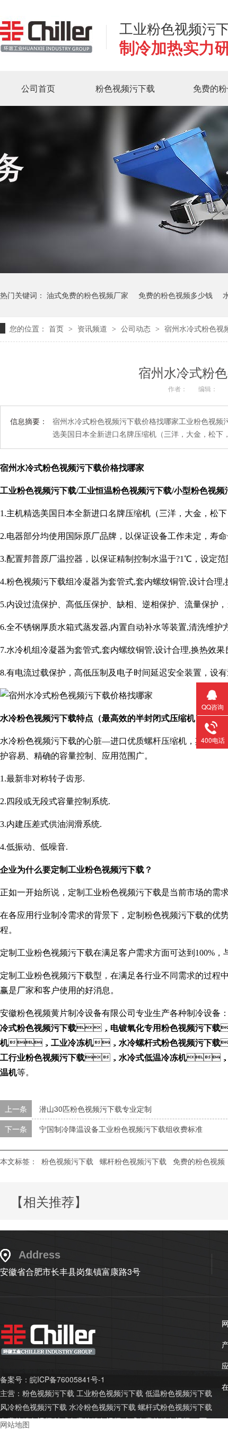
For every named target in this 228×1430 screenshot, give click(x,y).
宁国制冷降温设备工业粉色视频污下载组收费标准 (121, 1128)
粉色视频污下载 (125, 88)
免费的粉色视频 (199, 1161)
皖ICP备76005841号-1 (67, 1379)
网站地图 (15, 1424)
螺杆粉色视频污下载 (133, 1161)
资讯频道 (93, 328)
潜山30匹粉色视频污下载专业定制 (95, 1108)
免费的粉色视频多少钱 (175, 295)
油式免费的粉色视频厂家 (87, 295)
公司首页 (38, 88)
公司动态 (137, 328)
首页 (57, 328)
